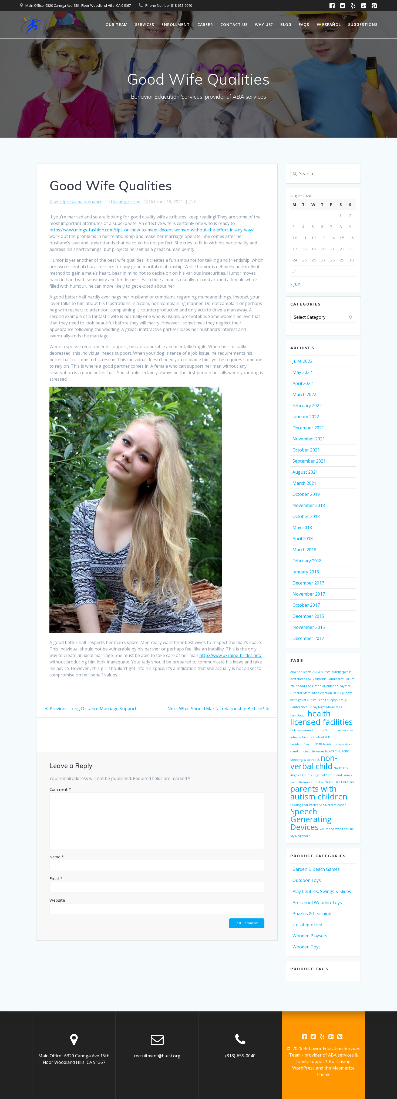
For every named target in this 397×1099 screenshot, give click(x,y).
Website (57, 900)
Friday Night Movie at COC (327, 707)
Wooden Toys (306, 947)
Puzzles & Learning (311, 914)
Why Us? (264, 24)
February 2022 (307, 406)
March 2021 (304, 483)
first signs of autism (303, 700)
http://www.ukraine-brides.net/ (230, 655)
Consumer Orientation (322, 686)
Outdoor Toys (306, 880)
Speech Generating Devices (311, 819)
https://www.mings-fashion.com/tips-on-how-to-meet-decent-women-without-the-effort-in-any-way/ (151, 230)
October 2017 (306, 605)
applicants (304, 672)
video (330, 829)
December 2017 (308, 583)
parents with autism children (318, 792)
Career (205, 24)
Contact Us (234, 24)
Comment (60, 789)
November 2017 (308, 594)
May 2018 (302, 527)
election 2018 (329, 693)
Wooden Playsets (309, 936)
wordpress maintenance (77, 202)
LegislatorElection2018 (306, 744)
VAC (322, 829)
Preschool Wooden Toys (317, 902)
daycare (345, 686)
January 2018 (305, 572)
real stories (310, 805)
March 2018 (304, 550)
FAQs (304, 24)
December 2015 (308, 616)
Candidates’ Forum (341, 679)
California (320, 679)
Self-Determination (332, 805)
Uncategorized (125, 202)
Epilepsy (346, 693)
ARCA (316, 672)
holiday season (300, 730)
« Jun (295, 284)
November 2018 (308, 505)
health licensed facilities (321, 717)
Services (144, 24)
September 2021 (309, 461)
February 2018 (307, 561)
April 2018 (302, 539)
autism (326, 672)
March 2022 (304, 394)
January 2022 (305, 417)
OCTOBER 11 (333, 782)
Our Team (117, 24)
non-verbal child (313, 762)
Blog (285, 24)
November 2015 (308, 627)
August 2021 (305, 472)
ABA (293, 672)
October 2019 (306, 494)
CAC (309, 679)
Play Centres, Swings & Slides (321, 891)
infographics (299, 737)
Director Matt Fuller (304, 693)
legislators (330, 744)
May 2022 (302, 372)
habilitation (298, 715)
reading (295, 805)
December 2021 (308, 428)
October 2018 (306, 516)
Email (55, 878)
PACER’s (348, 782)
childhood (297, 686)
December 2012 (308, 638)
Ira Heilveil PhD (319, 737)
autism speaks (341, 672)
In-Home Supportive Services (332, 730)
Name (56, 856)
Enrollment (176, 24)
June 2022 (302, 361)
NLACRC (331, 751)
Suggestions (363, 24)
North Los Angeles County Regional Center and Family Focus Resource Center (321, 775)
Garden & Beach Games (316, 869)
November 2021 (308, 439)
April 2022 (302, 383)
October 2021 (306, 450)
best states (297, 679)
